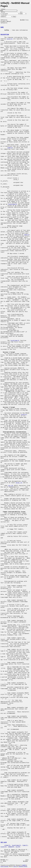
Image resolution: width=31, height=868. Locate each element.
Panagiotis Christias (23, 866)
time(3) (10, 147)
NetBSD (24, 865)
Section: (3, 12)
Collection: (4, 15)
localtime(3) (12, 204)
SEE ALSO (4, 842)
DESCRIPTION (5, 34)
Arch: (22, 12)
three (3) (19, 482)
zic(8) (18, 846)
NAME (2, 27)
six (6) (10, 485)
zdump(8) (11, 846)
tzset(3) (10, 39)
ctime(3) (7, 845)
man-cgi (15, 866)
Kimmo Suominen (4, 866)
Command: (3, 9)
